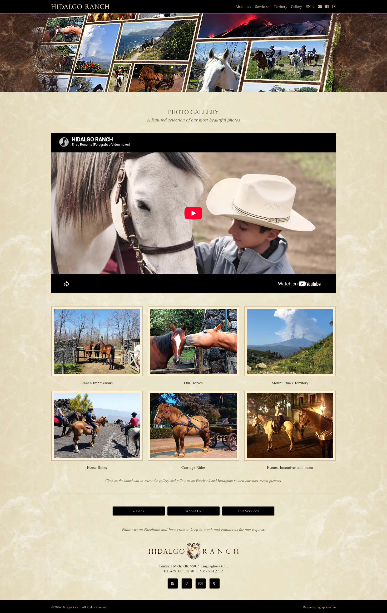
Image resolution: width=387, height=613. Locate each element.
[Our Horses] (193, 341)
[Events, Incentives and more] (290, 425)
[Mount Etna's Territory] (290, 341)
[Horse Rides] (97, 425)
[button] (172, 583)
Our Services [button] (248, 510)
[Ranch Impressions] (97, 341)
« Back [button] (139, 510)
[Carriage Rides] (193, 425)
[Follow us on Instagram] (333, 6)
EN (309, 6)
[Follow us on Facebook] (327, 6)
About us (242, 6)
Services (261, 6)
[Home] (80, 6)
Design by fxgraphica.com (319, 607)
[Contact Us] (320, 6)
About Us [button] (193, 510)
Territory (280, 6)
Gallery (296, 6)
